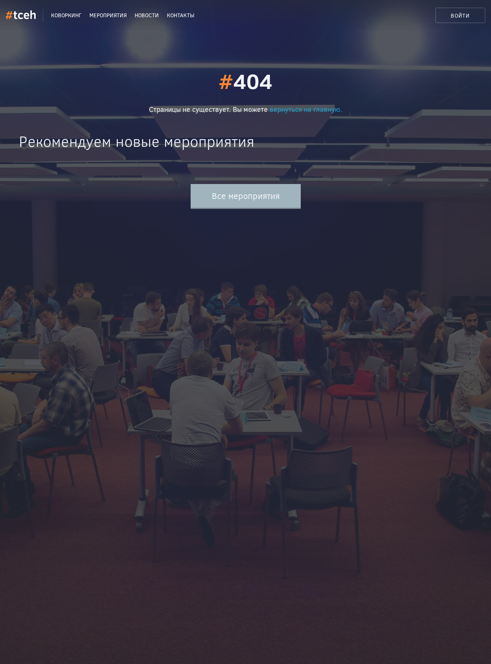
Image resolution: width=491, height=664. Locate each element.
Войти (460, 15)
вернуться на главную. (306, 109)
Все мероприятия (246, 195)
